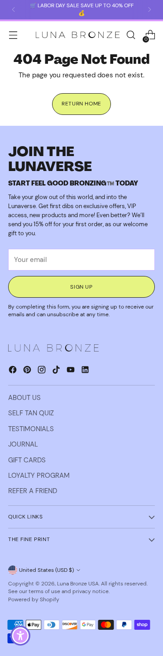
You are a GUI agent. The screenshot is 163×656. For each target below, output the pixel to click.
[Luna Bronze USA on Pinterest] (28, 371)
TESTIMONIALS (31, 428)
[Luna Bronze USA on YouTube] (71, 371)
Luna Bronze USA (78, 583)
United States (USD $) (46, 570)
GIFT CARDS (27, 460)
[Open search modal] (130, 35)
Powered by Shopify (33, 599)
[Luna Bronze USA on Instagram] (42, 371)
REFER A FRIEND (32, 490)
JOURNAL (23, 444)
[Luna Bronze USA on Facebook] (13, 371)
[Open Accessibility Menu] (20, 636)
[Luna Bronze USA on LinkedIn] (86, 371)
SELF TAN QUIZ (31, 413)
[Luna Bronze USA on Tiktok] (57, 371)
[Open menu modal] (13, 35)
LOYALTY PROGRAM (39, 475)
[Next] (149, 9)
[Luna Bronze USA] (78, 35)
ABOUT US (24, 397)
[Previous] (14, 9)
